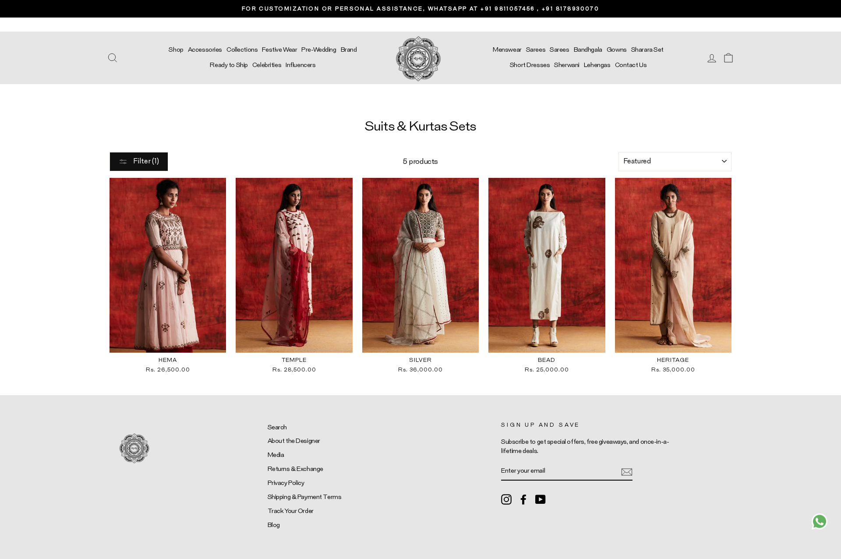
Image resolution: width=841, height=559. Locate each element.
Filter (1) (145, 161)
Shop (176, 49)
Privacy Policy (286, 483)
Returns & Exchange (295, 469)
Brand (349, 49)
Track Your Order (291, 511)
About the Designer (294, 441)
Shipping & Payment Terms (305, 497)
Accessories (205, 49)
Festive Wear (279, 49)
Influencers (300, 65)
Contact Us (631, 65)
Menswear (507, 49)
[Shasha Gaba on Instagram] (506, 499)
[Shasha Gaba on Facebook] (523, 499)
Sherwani (567, 65)
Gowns (617, 49)
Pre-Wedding (318, 49)
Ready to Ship (228, 65)
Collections (242, 49)
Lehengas (597, 65)
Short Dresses (530, 65)
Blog (274, 525)
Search (277, 427)
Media (276, 455)
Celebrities (266, 65)
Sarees (535, 49)
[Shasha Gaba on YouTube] (540, 499)
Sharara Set (647, 49)
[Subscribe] (627, 471)
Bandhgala (588, 49)
